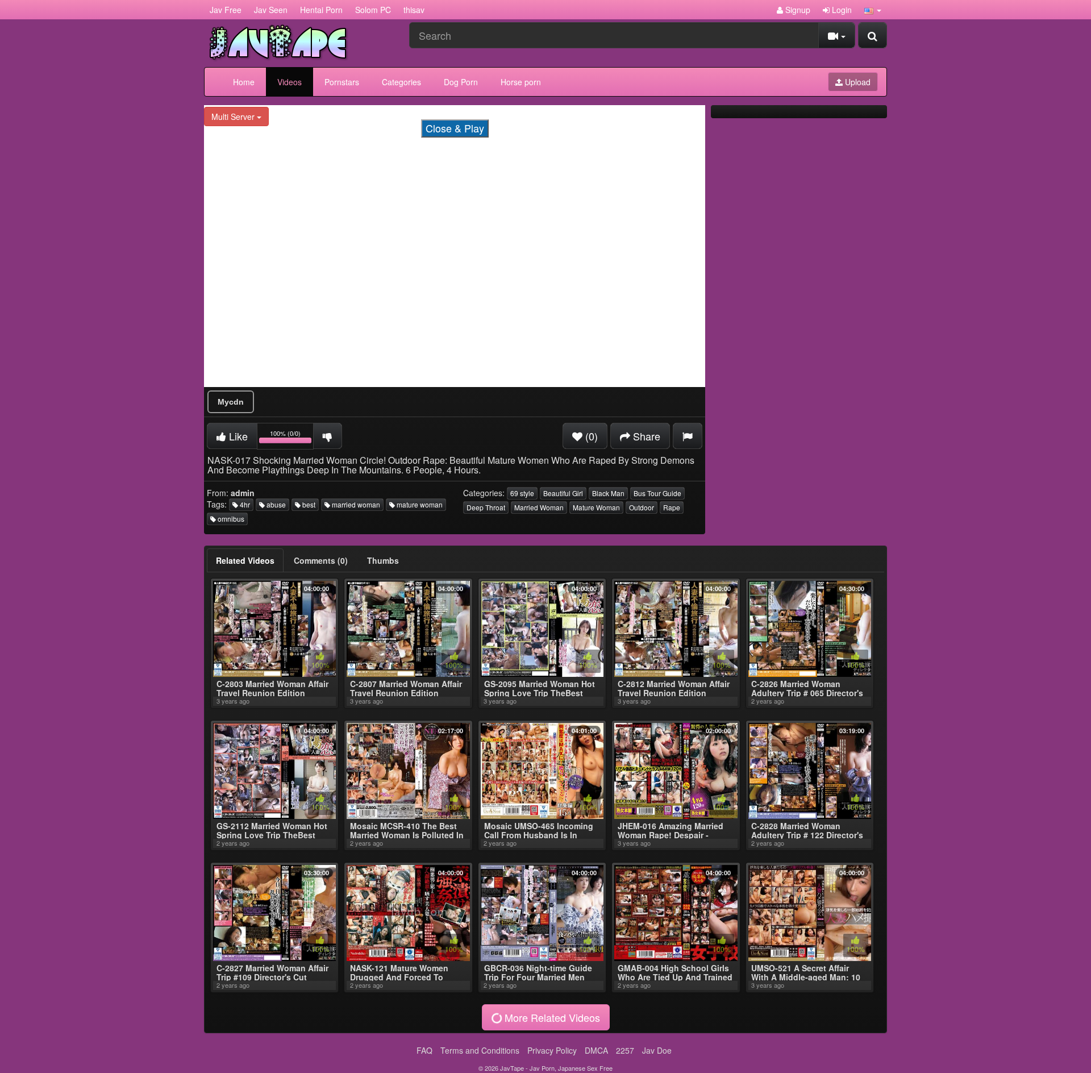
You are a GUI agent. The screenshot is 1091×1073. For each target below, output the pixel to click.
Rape (671, 507)
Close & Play (455, 127)
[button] (873, 9)
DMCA (596, 1050)
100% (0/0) (292, 438)
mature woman (419, 504)
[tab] (245, 560)
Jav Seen (271, 9)
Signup (796, 9)
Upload (857, 82)
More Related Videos (551, 1017)
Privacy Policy (552, 1050)
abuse (275, 504)
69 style (522, 493)
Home (244, 82)
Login (841, 9)
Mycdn (231, 401)
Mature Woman (596, 507)
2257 (625, 1050)
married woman (355, 504)
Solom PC (373, 9)
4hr (244, 504)
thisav (413, 9)
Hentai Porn (321, 9)
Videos (289, 82)
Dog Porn (461, 82)
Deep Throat (486, 507)
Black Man (608, 493)
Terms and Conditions (479, 1050)
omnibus (230, 518)
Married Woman (539, 507)
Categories (401, 82)
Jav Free (225, 9)
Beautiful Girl (563, 493)
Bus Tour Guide (657, 493)
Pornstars (341, 82)
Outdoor (641, 507)
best (308, 504)
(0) (590, 436)
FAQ (424, 1050)
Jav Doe (657, 1050)
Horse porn (521, 82)
